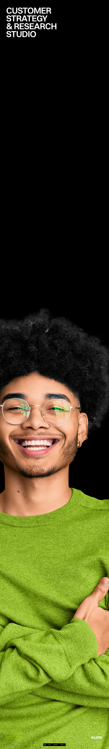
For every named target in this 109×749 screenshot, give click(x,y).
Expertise (55, 744)
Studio (49, 744)
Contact (62, 744)
